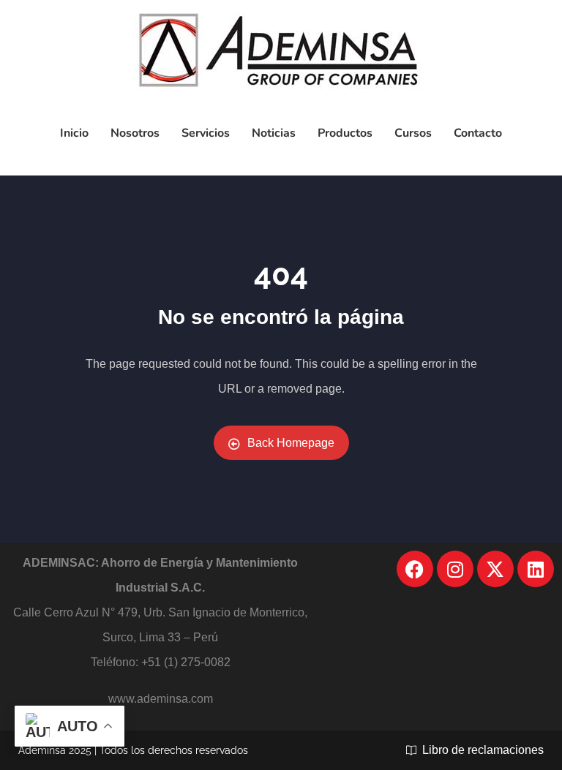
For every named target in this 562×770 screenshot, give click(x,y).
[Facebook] (415, 569)
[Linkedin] (535, 569)
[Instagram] (455, 569)
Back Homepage (290, 443)
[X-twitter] (495, 569)
